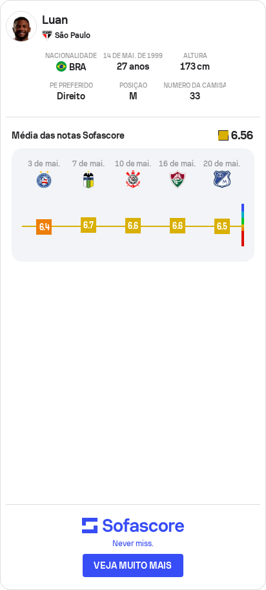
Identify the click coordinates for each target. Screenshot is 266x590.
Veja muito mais (133, 565)
